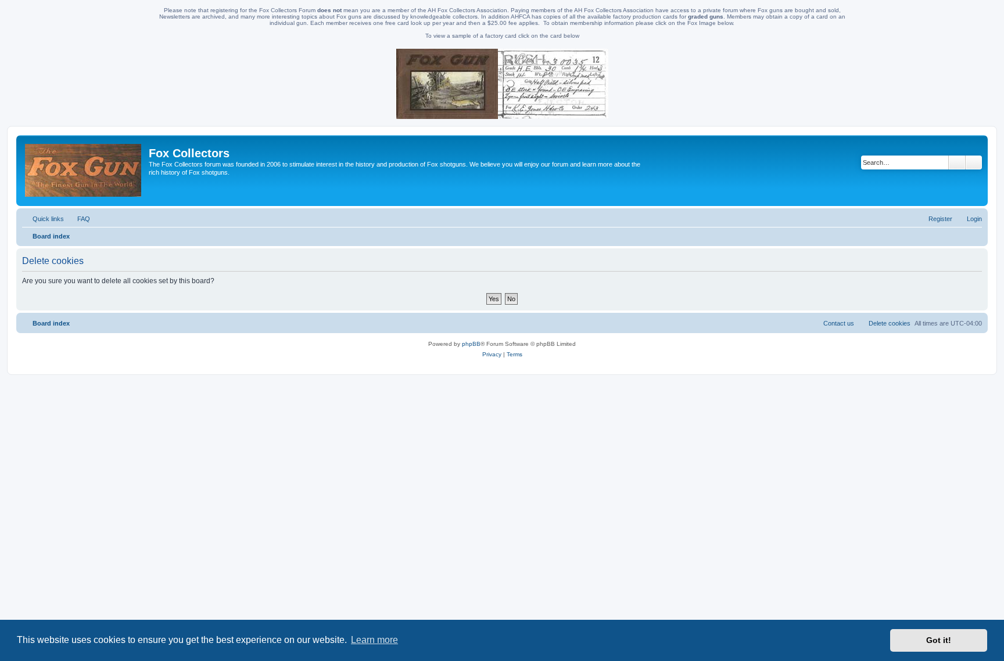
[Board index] (84, 170)
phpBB (471, 344)
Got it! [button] (938, 640)
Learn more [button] (374, 640)
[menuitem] (78, 219)
